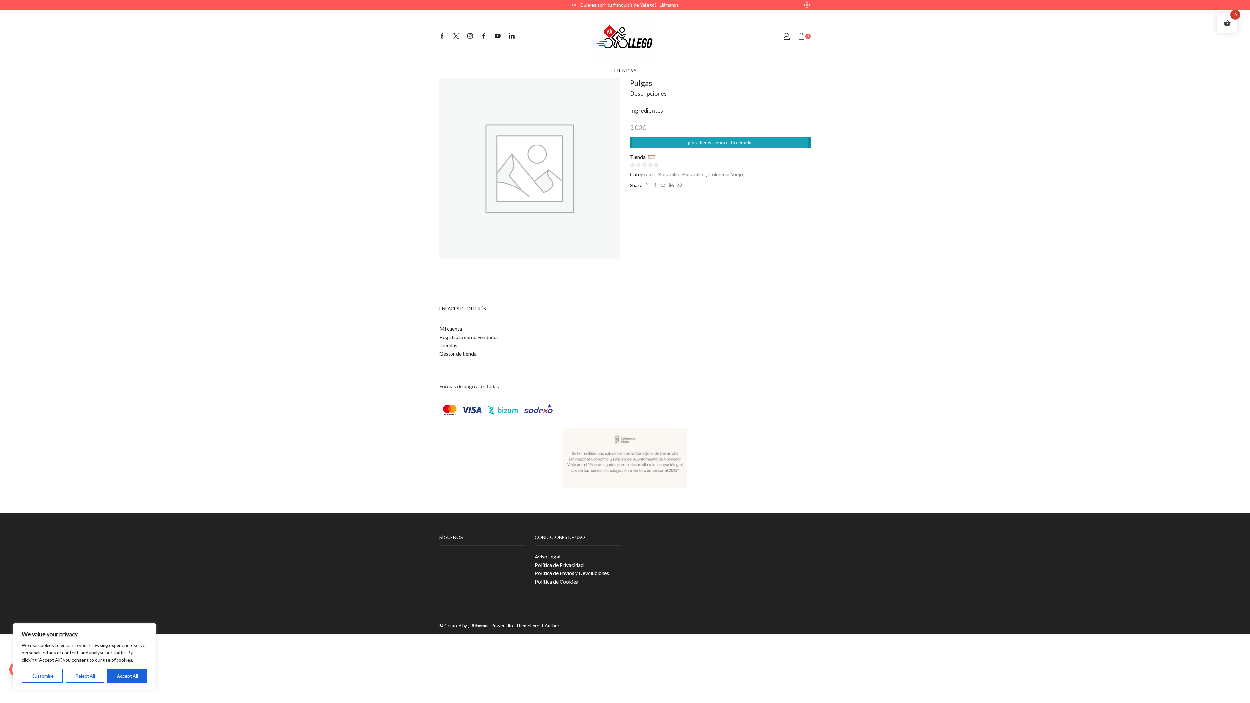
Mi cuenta (450, 328)
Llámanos (669, 4)
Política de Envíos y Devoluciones (572, 573)
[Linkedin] (512, 36)
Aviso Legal (547, 556)
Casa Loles (669, 157)
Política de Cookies (556, 581)
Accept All (127, 676)
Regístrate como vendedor (469, 337)
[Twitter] (456, 36)
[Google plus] (484, 36)
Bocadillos (694, 174)
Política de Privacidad (559, 565)
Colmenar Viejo (725, 174)
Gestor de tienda (458, 354)
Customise (43, 676)
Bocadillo (668, 174)
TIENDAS (625, 70)
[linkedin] (671, 185)
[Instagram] (470, 36)
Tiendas (448, 345)
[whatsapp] (678, 185)
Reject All (85, 676)
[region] (84, 656)
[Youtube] (498, 36)
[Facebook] (442, 36)
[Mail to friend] (663, 185)
